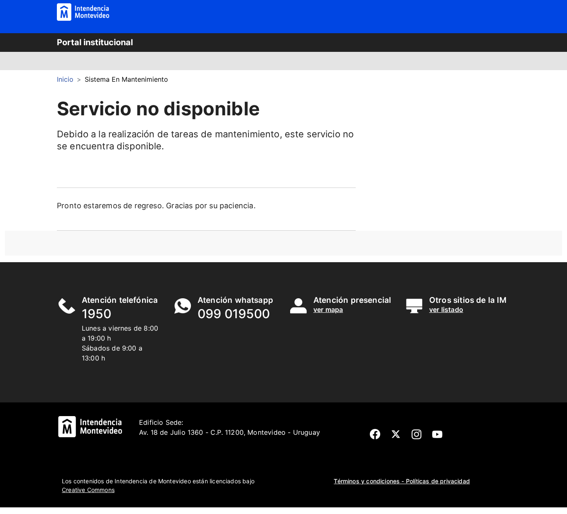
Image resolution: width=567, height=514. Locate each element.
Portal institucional (95, 42)
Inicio (65, 79)
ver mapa (328, 309)
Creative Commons (88, 489)
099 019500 (234, 313)
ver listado (446, 309)
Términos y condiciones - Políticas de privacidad (402, 481)
